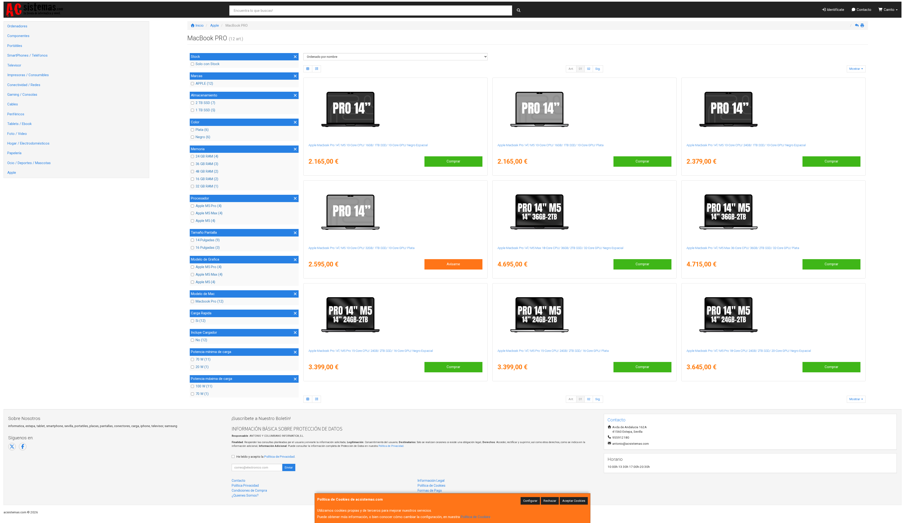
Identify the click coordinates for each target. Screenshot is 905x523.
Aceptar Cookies (573, 500)
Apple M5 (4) (205, 221)
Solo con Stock (207, 64)
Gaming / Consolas (22, 94)
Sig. (598, 69)
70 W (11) (203, 359)
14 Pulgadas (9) (208, 240)
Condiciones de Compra (249, 490)
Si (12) (201, 321)
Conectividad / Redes (23, 85)
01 (580, 69)
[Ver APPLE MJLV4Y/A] (584, 315)
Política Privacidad (245, 485)
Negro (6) (203, 137)
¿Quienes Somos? (245, 495)
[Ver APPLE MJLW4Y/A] (395, 315)
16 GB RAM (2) (207, 179)
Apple (11, 172)
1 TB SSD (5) (205, 110)
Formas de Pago (430, 490)
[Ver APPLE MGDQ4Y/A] (773, 212)
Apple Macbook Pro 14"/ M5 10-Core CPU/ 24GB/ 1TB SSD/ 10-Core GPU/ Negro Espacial (746, 145)
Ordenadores (17, 26)
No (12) (201, 340)
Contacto (863, 10)
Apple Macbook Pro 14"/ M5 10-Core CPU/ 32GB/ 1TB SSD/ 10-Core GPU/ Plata (362, 248)
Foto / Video (17, 134)
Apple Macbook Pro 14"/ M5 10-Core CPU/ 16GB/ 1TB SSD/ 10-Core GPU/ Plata (551, 145)
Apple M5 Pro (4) (209, 206)
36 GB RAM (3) (207, 164)
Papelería (14, 153)
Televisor (14, 65)
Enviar (289, 467)
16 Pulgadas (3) (208, 247)
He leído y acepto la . (265, 456)
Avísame (453, 264)
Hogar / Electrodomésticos (28, 143)
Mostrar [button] (855, 69)
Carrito (889, 10)
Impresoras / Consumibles (28, 75)
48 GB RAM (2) (207, 171)
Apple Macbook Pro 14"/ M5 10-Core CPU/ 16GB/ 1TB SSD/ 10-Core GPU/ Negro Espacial (368, 145)
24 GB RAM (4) (207, 156)
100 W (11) (204, 386)
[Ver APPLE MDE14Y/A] (395, 109)
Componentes (18, 36)
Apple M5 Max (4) (209, 213)
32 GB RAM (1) (207, 186)
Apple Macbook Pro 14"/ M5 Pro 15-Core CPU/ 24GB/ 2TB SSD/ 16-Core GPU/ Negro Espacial (371, 351)
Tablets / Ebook (19, 124)
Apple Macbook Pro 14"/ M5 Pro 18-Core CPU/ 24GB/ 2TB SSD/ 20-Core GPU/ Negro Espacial (749, 351)
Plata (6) (202, 130)
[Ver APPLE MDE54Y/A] (584, 109)
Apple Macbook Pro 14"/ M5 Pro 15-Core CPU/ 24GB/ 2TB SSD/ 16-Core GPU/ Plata (553, 351)
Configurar (530, 500)
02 (588, 69)
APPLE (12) (204, 83)
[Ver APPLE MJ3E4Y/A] (395, 212)
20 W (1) (202, 367)
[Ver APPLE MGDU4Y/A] (584, 212)
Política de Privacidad (390, 446)
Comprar (453, 161)
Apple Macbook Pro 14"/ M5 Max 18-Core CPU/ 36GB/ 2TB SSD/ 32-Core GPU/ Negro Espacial (560, 248)
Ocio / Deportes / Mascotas (29, 163)
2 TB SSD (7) (205, 103)
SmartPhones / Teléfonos (27, 55)
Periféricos (15, 114)
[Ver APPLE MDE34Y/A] (773, 109)
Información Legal (431, 480)
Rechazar (549, 500)
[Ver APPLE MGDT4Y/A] (773, 315)
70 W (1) (202, 394)
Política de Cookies (475, 517)
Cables (12, 104)
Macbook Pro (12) (209, 301)
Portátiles (14, 46)
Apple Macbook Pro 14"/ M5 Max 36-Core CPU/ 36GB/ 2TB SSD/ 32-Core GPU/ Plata (743, 248)
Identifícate (835, 10)
